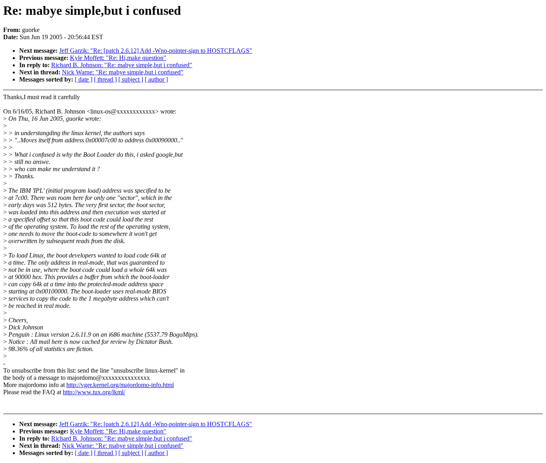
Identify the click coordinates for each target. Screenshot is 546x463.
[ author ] (156, 79)
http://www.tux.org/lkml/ (94, 392)
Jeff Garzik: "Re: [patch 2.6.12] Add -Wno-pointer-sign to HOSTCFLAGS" (155, 50)
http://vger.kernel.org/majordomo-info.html (120, 384)
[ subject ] (130, 79)
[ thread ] (105, 79)
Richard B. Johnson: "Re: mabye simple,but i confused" (121, 65)
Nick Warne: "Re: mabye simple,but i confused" (122, 72)
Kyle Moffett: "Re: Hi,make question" (118, 57)
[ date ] (83, 79)
